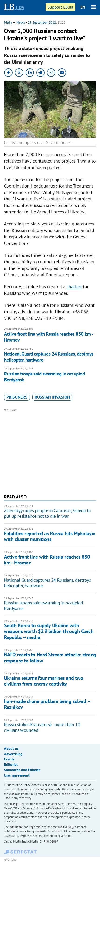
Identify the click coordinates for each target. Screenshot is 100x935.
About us (11, 748)
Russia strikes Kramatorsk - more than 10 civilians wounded (42, 727)
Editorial (11, 764)
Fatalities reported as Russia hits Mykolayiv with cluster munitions (49, 536)
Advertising (13, 753)
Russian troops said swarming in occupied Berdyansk (44, 377)
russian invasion (52, 397)
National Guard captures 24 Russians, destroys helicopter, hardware (48, 357)
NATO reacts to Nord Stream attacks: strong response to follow (50, 657)
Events (9, 759)
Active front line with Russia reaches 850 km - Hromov (48, 337)
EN (82, 7)
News (20, 22)
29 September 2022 (42, 22)
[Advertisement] (50, 451)
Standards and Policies (22, 769)
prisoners (17, 397)
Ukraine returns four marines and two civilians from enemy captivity (43, 681)
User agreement (17, 775)
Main (8, 22)
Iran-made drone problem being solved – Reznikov (47, 704)
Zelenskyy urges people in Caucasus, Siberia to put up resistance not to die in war (47, 513)
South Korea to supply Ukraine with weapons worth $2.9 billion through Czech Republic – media (48, 631)
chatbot (74, 287)
